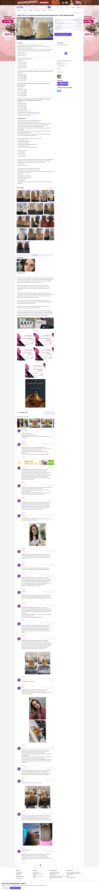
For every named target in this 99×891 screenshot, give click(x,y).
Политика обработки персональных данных (73, 873)
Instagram (46, 46)
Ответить (23, 441)
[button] (51, 28)
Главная (18, 13)
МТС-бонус (50, 10)
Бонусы (51, 878)
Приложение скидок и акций (71, 877)
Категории (19, 10)
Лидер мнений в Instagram (37, 873)
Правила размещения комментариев (56, 877)
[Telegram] (58, 91)
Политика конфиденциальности (55, 872)
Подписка (44, 10)
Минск (73, 7)
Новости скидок (37, 10)
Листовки (30, 10)
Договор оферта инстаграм (54, 873)
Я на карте (25, 10)
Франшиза (34, 874)
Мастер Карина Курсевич (62, 44)
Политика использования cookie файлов (73, 872)
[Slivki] (20, 7)
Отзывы (67, 876)
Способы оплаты (52, 874)
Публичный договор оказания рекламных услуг (57, 876)
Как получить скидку (69, 874)
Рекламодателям (36, 872)
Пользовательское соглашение (38, 876)
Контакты (34, 877)
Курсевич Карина (23, 13)
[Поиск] (49, 7)
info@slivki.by (18, 874)
